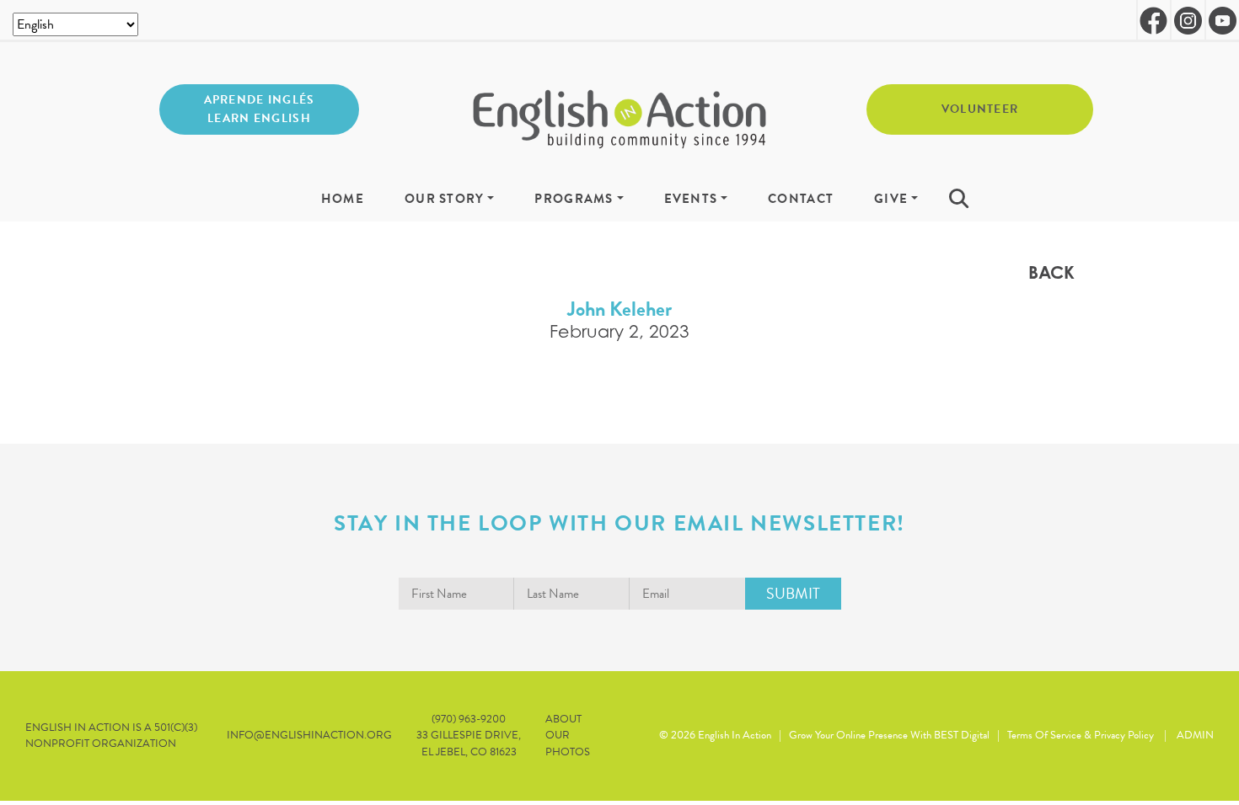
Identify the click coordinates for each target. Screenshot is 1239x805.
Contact (801, 199)
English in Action (734, 735)
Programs (573, 199)
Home (342, 199)
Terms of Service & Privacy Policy (1080, 735)
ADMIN (1195, 735)
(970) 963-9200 (469, 719)
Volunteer (980, 109)
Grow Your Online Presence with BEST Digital (889, 735)
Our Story (445, 199)
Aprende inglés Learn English (259, 109)
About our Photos (567, 736)
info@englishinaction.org (309, 736)
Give (891, 199)
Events (691, 199)
